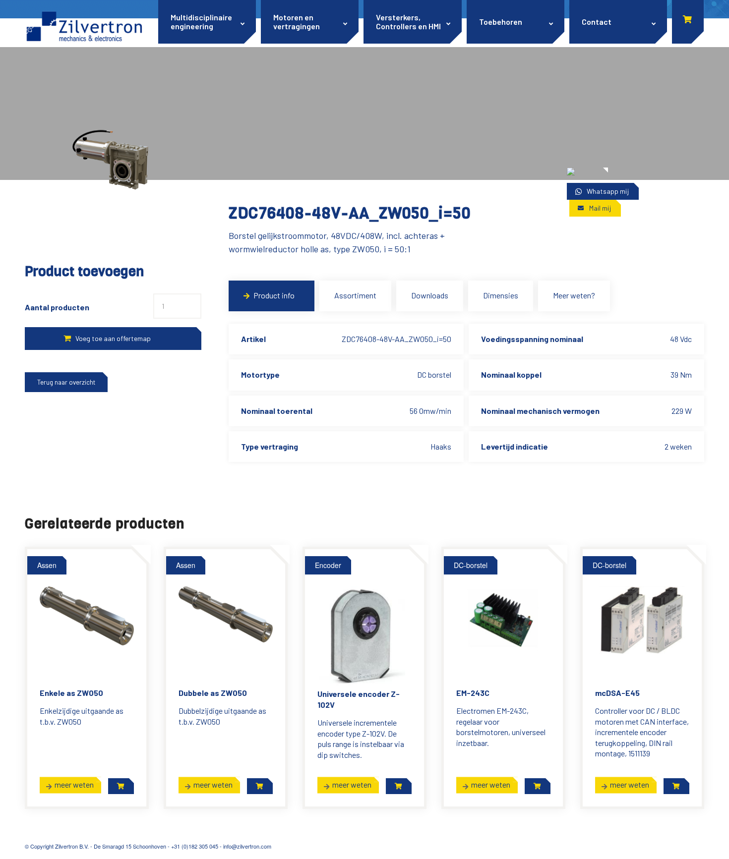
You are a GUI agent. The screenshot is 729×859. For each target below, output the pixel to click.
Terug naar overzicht (66, 382)
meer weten (74, 784)
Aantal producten (57, 307)
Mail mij (600, 208)
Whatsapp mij (608, 191)
